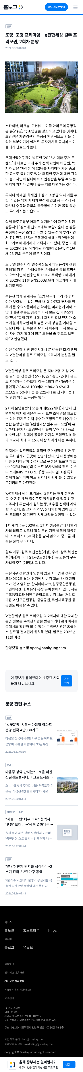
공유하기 (66, 680)
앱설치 (68, 1064)
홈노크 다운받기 (56, 7)
